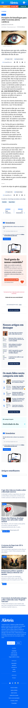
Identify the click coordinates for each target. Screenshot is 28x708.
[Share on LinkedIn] (17, 62)
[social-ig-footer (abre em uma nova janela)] (18, 683)
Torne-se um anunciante (14, 698)
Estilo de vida (14, 653)
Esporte (4, 476)
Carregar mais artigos (14, 363)
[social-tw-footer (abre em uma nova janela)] (15, 683)
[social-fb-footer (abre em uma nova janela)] (12, 683)
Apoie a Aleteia (14, 690)
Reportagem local (11, 27)
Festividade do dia (11, 424)
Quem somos (14, 692)
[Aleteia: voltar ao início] (14, 2)
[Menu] (4, 2)
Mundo (4, 584)
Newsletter (14, 663)
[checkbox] (3, 234)
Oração (22, 6)
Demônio (4, 202)
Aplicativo (14, 665)
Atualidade (3, 11)
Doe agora (13, 6)
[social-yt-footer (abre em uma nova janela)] (10, 683)
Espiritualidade (14, 655)
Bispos (4, 504)
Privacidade (14, 703)
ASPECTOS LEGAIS (14, 695)
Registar (5, 6)
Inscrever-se (7, 239)
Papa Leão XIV (6, 531)
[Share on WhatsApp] (24, 62)
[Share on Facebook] (14, 62)
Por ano (14, 677)
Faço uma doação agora (10, 279)
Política (4, 556)
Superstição (12, 202)
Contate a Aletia (14, 700)
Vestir (14, 669)
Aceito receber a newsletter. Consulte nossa (14, 235)
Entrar (18, 643)
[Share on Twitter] (19, 62)
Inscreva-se (14, 667)
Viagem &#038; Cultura (14, 657)
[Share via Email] (22, 62)
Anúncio (14, 671)
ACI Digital (3, 27)
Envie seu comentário (14, 310)
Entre (20, 304)
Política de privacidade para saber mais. (14, 235)
